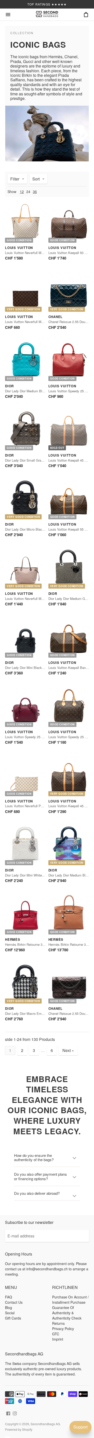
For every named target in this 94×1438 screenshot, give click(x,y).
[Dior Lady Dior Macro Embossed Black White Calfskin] (25, 983)
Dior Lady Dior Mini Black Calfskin (30, 667)
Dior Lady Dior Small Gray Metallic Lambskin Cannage (44, 460)
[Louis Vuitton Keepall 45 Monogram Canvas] (68, 429)
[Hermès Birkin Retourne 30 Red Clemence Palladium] (25, 914)
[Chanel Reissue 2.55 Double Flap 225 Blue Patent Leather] (68, 291)
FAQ (8, 1296)
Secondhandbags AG (45, 1424)
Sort (36, 179)
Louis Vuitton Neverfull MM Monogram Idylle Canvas (43, 598)
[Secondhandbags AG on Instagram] (15, 1413)
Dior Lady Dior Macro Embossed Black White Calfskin (44, 1013)
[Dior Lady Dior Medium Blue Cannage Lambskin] (25, 360)
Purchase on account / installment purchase (70, 1299)
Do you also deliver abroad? (37, 1193)
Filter (14, 179)
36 (35, 191)
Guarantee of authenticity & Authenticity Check (66, 1313)
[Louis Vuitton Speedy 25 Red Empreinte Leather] (25, 706)
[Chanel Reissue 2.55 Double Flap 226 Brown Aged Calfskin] (68, 983)
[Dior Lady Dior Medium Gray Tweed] (68, 568)
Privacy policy (63, 1328)
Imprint (57, 1339)
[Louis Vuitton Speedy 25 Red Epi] (68, 360)
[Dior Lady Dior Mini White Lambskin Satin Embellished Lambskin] (25, 845)
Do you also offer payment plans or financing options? (40, 1176)
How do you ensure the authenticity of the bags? (34, 1157)
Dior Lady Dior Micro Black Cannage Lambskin (39, 529)
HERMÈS (12, 939)
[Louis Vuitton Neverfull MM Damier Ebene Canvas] (25, 291)
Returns (58, 1323)
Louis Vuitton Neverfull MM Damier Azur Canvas (40, 252)
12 (22, 191)
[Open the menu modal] (8, 15)
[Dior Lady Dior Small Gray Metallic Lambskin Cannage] (25, 429)
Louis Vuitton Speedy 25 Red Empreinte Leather (40, 736)
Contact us (14, 1302)
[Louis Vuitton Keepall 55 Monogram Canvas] (68, 499)
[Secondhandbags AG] (47, 14)
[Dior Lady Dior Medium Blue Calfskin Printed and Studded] (68, 845)
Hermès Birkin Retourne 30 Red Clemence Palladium (43, 944)
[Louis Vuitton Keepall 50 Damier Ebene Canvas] (68, 222)
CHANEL (55, 316)
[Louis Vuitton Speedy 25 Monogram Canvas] (68, 706)
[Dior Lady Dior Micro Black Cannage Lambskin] (25, 499)
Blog (8, 1307)
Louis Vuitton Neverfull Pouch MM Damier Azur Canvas (45, 805)
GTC (55, 1333)
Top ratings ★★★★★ (47, 4)
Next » (68, 1050)
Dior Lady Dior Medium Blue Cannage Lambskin (39, 391)
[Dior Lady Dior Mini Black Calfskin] (25, 637)
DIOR (9, 386)
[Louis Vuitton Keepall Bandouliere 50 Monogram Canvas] (68, 637)
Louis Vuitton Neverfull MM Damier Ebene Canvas (41, 321)
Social (10, 1312)
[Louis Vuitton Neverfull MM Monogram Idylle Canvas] (25, 568)
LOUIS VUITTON (19, 247)
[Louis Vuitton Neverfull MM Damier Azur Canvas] (25, 222)
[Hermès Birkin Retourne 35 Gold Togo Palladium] (68, 914)
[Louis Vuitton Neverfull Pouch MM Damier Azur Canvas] (25, 775)
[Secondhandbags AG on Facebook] (8, 1413)
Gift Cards (13, 1318)
